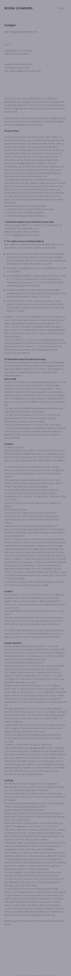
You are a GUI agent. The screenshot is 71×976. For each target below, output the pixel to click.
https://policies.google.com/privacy (37, 915)
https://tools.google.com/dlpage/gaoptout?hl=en (28, 748)
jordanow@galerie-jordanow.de (25, 70)
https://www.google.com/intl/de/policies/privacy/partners (32, 734)
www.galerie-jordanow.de (17, 67)
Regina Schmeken (18, 8)
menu (61, 8)
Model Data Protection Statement (21, 921)
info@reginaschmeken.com (23, 31)
